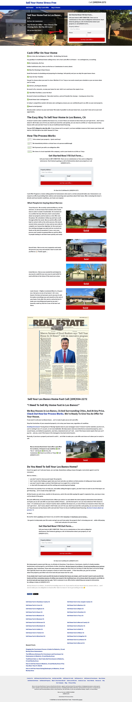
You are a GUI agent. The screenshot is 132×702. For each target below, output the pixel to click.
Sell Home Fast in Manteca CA (76, 605)
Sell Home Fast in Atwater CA (76, 626)
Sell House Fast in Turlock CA (35, 633)
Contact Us (30, 678)
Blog (66, 683)
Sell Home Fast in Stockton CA (76, 612)
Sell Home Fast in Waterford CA (35, 636)
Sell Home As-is (79, 678)
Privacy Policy (72, 683)
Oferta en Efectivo (72, 680)
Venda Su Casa (82, 680)
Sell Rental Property (45, 680)
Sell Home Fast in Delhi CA (75, 629)
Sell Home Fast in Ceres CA (34, 605)
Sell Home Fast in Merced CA (75, 643)
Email (89, 33)
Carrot (80, 700)
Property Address (74, 27)
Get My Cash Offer (57, 678)
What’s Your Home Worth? (59, 680)
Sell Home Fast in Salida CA (34, 629)
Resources (98, 680)
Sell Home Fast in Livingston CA (76, 636)
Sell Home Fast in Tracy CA (75, 616)
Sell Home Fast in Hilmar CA (75, 633)
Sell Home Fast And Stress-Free (42, 678)
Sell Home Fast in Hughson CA (35, 609)
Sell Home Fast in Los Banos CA (76, 640)
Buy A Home (102, 678)
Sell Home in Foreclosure (90, 678)
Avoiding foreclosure (33, 427)
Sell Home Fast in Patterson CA (35, 622)
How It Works (90, 680)
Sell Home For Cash (68, 678)
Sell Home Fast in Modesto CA (35, 616)
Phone (71, 33)
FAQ (103, 680)
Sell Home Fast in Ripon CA (75, 609)
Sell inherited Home (33, 680)
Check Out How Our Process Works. (45, 414)
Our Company (59, 683)
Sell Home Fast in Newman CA (35, 619)
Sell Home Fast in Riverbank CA (35, 626)
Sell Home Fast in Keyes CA (34, 612)
